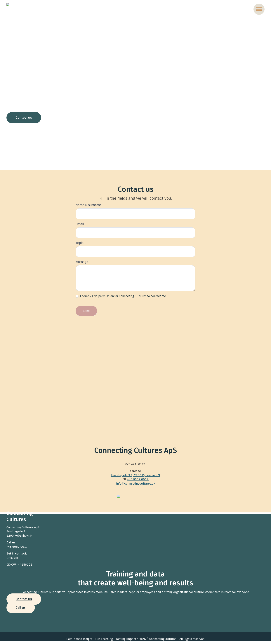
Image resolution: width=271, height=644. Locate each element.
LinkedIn (12, 558)
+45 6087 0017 (138, 479)
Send (86, 311)
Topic (80, 243)
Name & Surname (89, 205)
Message (82, 262)
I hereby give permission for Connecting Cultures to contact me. (122, 296)
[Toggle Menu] (259, 9)
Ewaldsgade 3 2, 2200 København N (135, 475)
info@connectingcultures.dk (135, 483)
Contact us (24, 118)
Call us (21, 607)
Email (80, 224)
